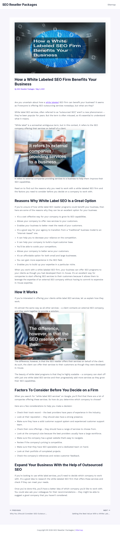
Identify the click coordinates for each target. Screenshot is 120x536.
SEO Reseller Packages (19, 4)
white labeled (52, 102)
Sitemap (112, 5)
